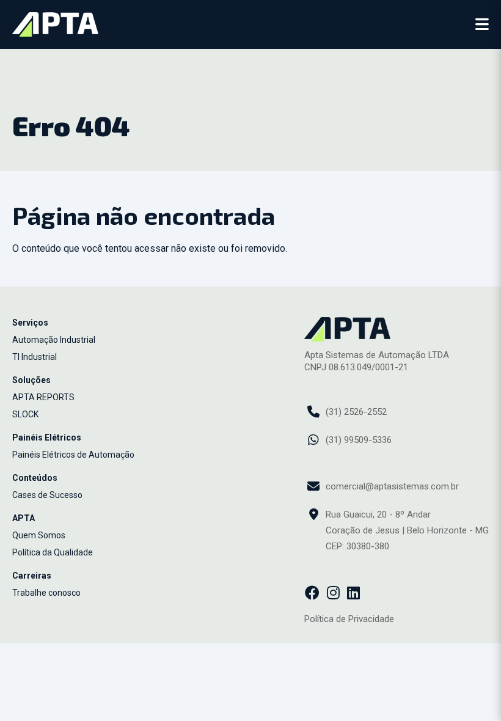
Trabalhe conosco (46, 593)
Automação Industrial (53, 340)
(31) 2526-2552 (356, 411)
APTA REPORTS (43, 397)
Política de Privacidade (349, 618)
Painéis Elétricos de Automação (73, 454)
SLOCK (25, 414)
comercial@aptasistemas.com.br (392, 486)
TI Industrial (34, 357)
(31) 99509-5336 (359, 439)
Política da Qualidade (52, 552)
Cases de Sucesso (47, 495)
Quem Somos (38, 535)
